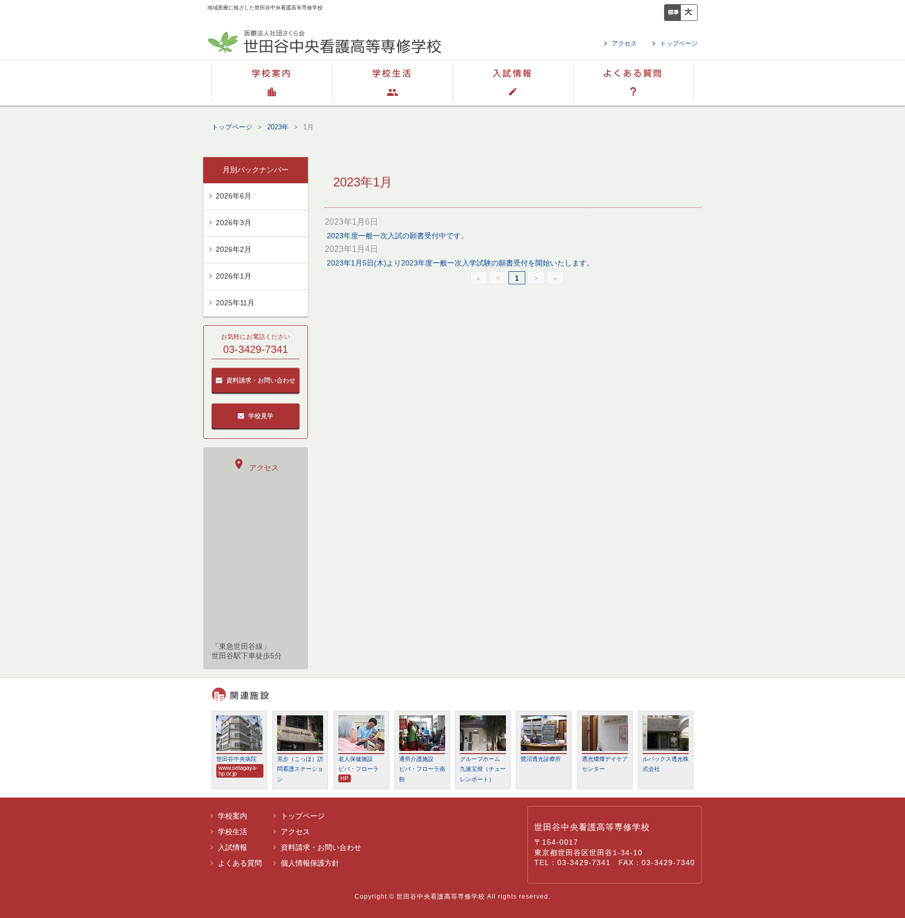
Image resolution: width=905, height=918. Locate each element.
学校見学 (260, 415)
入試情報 (512, 82)
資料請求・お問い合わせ (260, 380)
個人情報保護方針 (310, 863)
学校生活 (392, 82)
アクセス (624, 43)
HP (344, 778)
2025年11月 (235, 302)
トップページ (679, 43)
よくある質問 (633, 82)
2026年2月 (233, 249)
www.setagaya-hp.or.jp (238, 771)
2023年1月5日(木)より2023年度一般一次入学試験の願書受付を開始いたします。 (460, 263)
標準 (672, 12)
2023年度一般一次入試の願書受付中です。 (397, 235)
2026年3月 (233, 222)
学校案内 (272, 82)
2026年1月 (233, 276)
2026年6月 (233, 196)
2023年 (278, 127)
